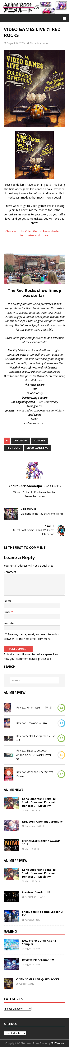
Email (7, 612)
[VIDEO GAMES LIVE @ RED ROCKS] (8, 987)
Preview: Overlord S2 (36, 892)
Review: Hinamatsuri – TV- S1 (34, 707)
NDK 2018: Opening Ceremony (42, 821)
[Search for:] (34, 680)
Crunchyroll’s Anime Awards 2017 (41, 842)
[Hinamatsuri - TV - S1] (7, 708)
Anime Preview (15, 860)
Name (8, 601)
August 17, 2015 (16, 43)
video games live (37, 447)
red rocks (13, 447)
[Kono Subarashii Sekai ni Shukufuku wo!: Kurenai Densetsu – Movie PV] (11, 806)
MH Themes (57, 1043)
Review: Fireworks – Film (31, 723)
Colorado (20, 440)
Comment (10, 572)
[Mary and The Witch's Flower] (8, 774)
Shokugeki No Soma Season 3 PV (42, 913)
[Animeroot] (34, 12)
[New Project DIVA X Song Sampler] (11, 948)
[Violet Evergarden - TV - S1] (8, 738)
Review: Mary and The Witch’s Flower (34, 774)
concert (39, 440)
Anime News (13, 790)
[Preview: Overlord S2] (11, 900)
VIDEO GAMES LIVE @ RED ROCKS (37, 979)
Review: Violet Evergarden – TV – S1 (35, 738)
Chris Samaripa (39, 43)
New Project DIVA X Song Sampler (39, 942)
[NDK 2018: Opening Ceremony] (11, 829)
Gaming (10, 931)
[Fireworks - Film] (7, 723)
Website (9, 623)
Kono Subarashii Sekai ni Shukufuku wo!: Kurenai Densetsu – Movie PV (39, 802)
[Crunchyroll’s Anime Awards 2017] (11, 848)
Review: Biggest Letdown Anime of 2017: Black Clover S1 (33, 755)
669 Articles (53, 486)
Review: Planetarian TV (38, 960)
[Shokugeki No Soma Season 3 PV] (11, 919)
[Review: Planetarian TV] (11, 967)
